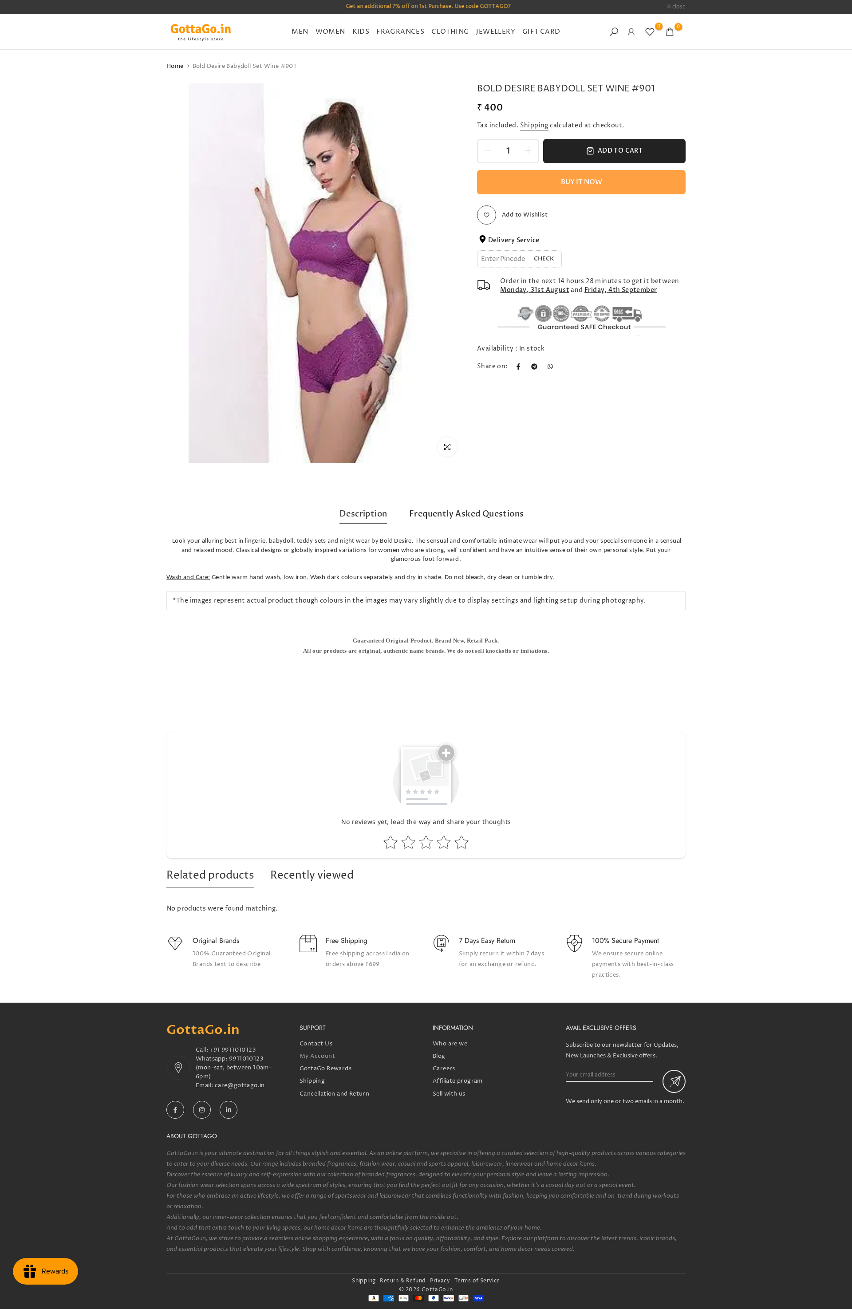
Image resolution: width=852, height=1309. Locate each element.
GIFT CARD (541, 31)
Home (175, 66)
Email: (205, 1085)
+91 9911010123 (232, 1050)
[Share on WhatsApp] (550, 366)
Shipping (534, 125)
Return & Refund (403, 1281)
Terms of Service (477, 1281)
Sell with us (449, 1094)
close (177, 7)
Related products (210, 875)
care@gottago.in (240, 1085)
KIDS (361, 31)
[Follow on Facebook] (175, 1110)
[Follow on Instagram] (202, 1110)
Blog (439, 1056)
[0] (650, 32)
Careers (444, 1068)
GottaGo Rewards (325, 1068)
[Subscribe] (674, 1081)
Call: (202, 1050)
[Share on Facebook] (518, 366)
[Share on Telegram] (534, 366)
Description (363, 514)
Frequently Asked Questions (466, 514)
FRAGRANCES (400, 31)
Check (544, 258)
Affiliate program (458, 1081)
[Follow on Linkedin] (228, 1110)
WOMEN (330, 31)
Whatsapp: (212, 1059)
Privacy (440, 1281)
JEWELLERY (495, 31)
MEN (300, 31)
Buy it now (581, 181)
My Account (317, 1056)
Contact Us (316, 1044)
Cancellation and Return (334, 1094)
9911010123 (246, 1059)
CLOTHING (450, 31)
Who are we (450, 1044)
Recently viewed (312, 875)
